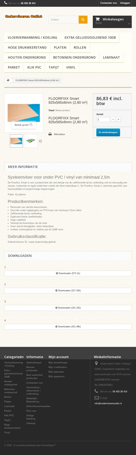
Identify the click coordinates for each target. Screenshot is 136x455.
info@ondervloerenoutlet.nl (108, 403)
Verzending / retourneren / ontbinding (33, 390)
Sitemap (30, 423)
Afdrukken (59, 134)
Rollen (80, 47)
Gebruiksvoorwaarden (38, 406)
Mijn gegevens (56, 376)
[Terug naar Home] (8, 80)
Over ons (31, 411)
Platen (60, 47)
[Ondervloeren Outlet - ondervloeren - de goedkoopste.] (23, 16)
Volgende (40, 141)
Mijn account (59, 357)
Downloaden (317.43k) (69, 290)
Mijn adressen (56, 371)
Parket (14, 67)
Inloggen (125, 3)
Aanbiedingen (34, 362)
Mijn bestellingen (58, 362)
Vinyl (70, 67)
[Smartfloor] (16, 141)
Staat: (52, 110)
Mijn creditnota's (58, 367)
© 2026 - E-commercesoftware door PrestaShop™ (30, 445)
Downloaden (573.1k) (69, 273)
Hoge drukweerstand (27, 47)
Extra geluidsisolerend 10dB (90, 37)
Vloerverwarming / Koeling (32, 37)
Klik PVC (34, 67)
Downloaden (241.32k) (69, 307)
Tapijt (54, 67)
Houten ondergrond (27, 57)
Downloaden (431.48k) (69, 326)
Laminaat (111, 57)
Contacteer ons (108, 3)
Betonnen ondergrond (74, 57)
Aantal (99, 114)
